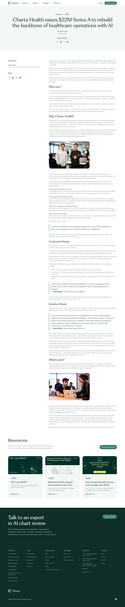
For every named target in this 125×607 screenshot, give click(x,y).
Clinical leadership (32, 557)
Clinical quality (12, 566)
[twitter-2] (16, 77)
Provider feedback (13, 577)
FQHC (47, 553)
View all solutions (13, 581)
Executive (29, 566)
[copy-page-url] (57, 42)
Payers (47, 566)
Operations (30, 563)
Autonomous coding (13, 557)
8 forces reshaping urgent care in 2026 (89, 559)
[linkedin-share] (60, 42)
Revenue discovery (13, 560)
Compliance (30, 560)
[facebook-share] (67, 42)
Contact (103, 560)
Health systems (49, 563)
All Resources (86, 571)
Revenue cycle (31, 553)
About (102, 553)
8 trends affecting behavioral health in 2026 (89, 564)
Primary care (67, 553)
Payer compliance (13, 563)
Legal (102, 563)
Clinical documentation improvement (14, 573)
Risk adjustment (12, 569)
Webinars (85, 568)
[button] (26, 3)
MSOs (47, 560)
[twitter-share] (64, 42)
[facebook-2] (20, 77)
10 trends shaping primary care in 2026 (89, 554)
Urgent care (67, 557)
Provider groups (49, 557)
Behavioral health (68, 560)
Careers (103, 557)
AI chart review (12, 553)
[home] (13, 3)
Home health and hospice (52, 569)
